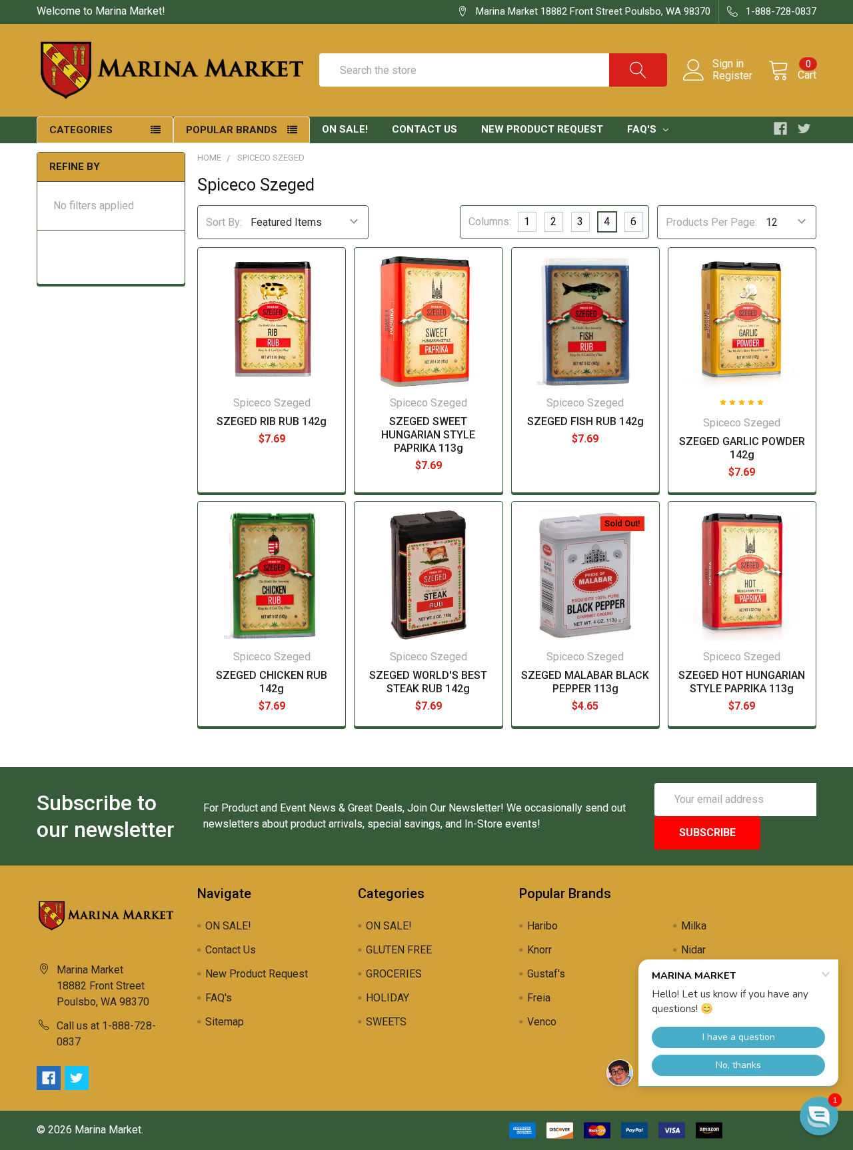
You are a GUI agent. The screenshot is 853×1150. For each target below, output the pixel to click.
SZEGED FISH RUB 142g (585, 421)
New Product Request (542, 129)
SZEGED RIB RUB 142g (272, 421)
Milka (693, 925)
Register (732, 76)
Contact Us (424, 129)
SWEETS (386, 1021)
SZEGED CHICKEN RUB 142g (271, 682)
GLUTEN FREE (399, 949)
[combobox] (493, 70)
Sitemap (224, 1021)
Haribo (542, 925)
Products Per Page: (711, 222)
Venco (541, 1021)
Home (209, 158)
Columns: (489, 221)
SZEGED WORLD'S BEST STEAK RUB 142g (428, 682)
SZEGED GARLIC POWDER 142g (742, 448)
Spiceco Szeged (271, 158)
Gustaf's (546, 973)
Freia (538, 997)
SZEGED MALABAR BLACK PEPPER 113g (585, 682)
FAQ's (643, 129)
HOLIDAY (387, 997)
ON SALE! (345, 129)
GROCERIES (394, 973)
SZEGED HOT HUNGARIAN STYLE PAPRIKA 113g (741, 682)
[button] (819, 1116)
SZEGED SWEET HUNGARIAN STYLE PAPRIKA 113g (428, 434)
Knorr (539, 949)
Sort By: (224, 222)
